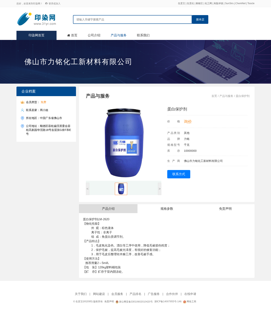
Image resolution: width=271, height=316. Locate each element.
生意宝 (181, 3)
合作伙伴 (172, 294)
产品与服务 (119, 35)
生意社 (190, 3)
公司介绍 (94, 35)
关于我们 (81, 294)
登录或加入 (55, 3)
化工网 (208, 3)
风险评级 (218, 3)
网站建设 (99, 294)
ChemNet (240, 3)
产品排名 (135, 294)
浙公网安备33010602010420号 (135, 301)
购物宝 (199, 3)
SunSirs (229, 3)
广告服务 (154, 294)
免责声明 (109, 301)
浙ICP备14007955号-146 (168, 301)
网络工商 (191, 301)
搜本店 (200, 19)
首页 (74, 35)
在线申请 (190, 294)
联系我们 (143, 35)
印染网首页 (36, 35)
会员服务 (117, 294)
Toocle (251, 3)
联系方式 (178, 174)
